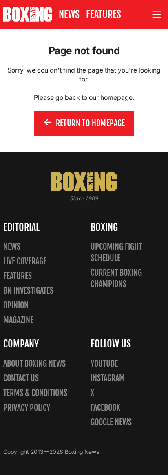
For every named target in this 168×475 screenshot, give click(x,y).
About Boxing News (34, 363)
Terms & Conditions (35, 393)
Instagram (108, 378)
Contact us (21, 378)
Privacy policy (26, 407)
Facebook (105, 407)
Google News (111, 422)
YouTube (104, 363)
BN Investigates (28, 291)
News (69, 14)
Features (103, 14)
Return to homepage (90, 123)
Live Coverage (24, 261)
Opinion (16, 305)
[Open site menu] (157, 14)
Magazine (18, 320)
